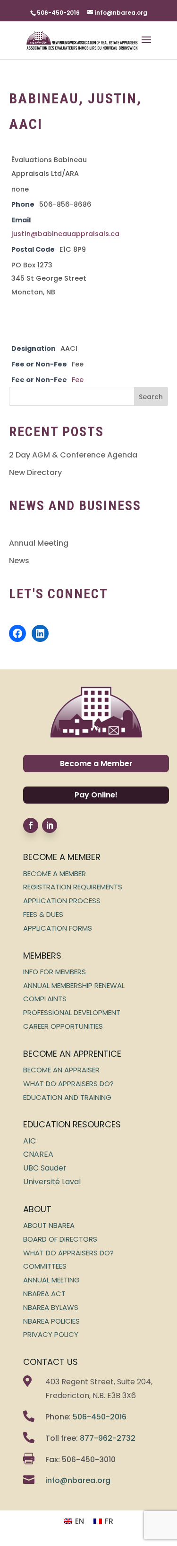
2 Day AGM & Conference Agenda (73, 454)
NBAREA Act (44, 1294)
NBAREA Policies (51, 1321)
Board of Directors (60, 1239)
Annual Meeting (38, 543)
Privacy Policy (50, 1334)
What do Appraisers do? (68, 1253)
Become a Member (96, 763)
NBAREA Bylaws (50, 1307)
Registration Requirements (72, 887)
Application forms (57, 928)
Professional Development (71, 1012)
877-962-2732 (107, 1438)
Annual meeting (51, 1280)
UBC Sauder (45, 1167)
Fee (78, 379)
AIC (29, 1140)
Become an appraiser (61, 1070)
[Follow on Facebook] (30, 825)
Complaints (45, 999)
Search (151, 397)
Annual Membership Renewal (74, 985)
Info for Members (54, 972)
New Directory (35, 472)
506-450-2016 (99, 1416)
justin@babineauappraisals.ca (65, 233)
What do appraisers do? (68, 1084)
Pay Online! (96, 794)
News (19, 560)
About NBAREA (49, 1225)
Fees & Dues (43, 914)
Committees (45, 1266)
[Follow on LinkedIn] (49, 825)
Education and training (67, 1097)
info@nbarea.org (77, 1480)
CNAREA (38, 1154)
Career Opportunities (63, 1026)
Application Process (62, 901)
